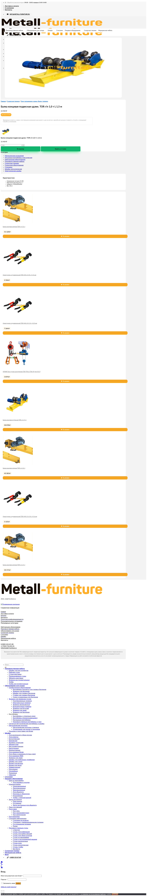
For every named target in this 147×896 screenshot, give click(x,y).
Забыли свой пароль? (8, 887)
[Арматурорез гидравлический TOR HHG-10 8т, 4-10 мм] (18, 271)
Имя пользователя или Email (12, 876)
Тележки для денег (20, 710)
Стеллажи (59, 30)
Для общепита (18, 792)
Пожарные (13, 773)
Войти (18, 883)
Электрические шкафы (13, 171)
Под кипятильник (19, 815)
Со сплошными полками (22, 824)
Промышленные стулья (17, 676)
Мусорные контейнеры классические (18, 157)
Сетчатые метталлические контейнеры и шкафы (26, 723)
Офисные (12, 775)
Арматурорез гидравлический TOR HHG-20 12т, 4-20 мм (20, 323)
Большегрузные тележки (22, 706)
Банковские (13, 741)
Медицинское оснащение (14, 156)
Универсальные (14, 767)
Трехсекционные (19, 790)
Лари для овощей (15, 807)
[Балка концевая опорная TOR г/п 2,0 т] (18, 561)
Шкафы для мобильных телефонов (22, 759)
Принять (115, 894)
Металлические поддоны (18, 725)
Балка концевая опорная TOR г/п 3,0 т (14, 468)
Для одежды (13, 737)
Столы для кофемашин (21, 832)
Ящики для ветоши (16, 763)
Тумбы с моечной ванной (22, 797)
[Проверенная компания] (10, 604)
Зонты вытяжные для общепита (25, 805)
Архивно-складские (16, 742)
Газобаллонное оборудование (20, 687)
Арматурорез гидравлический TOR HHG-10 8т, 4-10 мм (19, 275)
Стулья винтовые (15, 674)
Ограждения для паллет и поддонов (26, 729)
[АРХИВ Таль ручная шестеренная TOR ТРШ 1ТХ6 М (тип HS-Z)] (18, 368)
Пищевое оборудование (72, 30)
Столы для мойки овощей (22, 833)
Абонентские (13, 744)
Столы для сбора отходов (22, 835)
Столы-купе (17, 843)
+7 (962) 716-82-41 (7, 646)
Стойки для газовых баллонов (24, 695)
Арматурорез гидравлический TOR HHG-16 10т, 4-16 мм (20, 516)
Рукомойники (18, 796)
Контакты (8, 10)
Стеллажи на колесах (21, 820)
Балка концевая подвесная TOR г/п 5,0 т (14, 420)
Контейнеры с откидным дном (24, 716)
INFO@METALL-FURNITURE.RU (20, 14)
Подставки (13, 809)
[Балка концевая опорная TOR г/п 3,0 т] (18, 464)
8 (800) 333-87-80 (15, 35)
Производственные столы (18, 828)
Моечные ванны (15, 784)
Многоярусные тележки (22, 703)
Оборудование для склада (35, 30)
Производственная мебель (14, 30)
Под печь (16, 811)
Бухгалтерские (14, 739)
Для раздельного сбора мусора (20, 735)
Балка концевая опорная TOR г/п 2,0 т (14, 565)
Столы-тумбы (18, 847)
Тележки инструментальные (19, 680)
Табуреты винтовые (16, 678)
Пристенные (17, 801)
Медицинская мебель (105, 30)
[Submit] (5, 667)
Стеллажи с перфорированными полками (28, 822)
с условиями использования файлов (92, 894)
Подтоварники (14, 816)
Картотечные (14, 748)
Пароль (4, 879)
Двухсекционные (19, 788)
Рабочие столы (14, 672)
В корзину (20, 149)
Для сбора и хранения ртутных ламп (22, 754)
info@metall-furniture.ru (9, 648)
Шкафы (50, 30)
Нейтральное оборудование (15, 159)
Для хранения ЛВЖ (16, 756)
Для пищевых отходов (21, 782)
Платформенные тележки (22, 701)
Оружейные (13, 771)
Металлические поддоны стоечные (26, 727)
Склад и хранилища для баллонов (25, 697)
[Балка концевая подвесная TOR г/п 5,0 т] (18, 416)
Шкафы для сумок (15, 761)
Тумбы (11, 682)
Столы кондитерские (20, 845)
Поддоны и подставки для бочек (21, 731)
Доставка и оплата (12, 6)
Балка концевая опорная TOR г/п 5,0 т (14, 226)
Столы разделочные (20, 841)
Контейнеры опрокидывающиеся (25, 718)
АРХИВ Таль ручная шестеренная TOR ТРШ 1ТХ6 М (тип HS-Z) (21, 371)
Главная (3, 101)
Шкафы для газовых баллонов (24, 693)
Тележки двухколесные (21, 704)
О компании (9, 8)
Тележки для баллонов (21, 691)
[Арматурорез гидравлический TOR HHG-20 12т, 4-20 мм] (18, 320)
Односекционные (19, 786)
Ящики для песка (15, 765)
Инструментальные (16, 746)
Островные (17, 803)
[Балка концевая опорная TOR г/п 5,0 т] (18, 223)
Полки (15, 826)
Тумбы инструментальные (18, 684)
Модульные (13, 769)
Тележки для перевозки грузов (20, 699)
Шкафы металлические (13, 169)
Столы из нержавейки (21, 837)
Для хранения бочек (16, 752)
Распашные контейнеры (22, 720)
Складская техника (90, 30)
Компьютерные (14, 750)
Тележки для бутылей (21, 708)
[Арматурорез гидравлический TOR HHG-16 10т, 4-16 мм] (18, 513)
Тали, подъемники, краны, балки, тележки (34, 101)
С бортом (16, 830)
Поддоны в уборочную (21, 794)
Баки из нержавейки (16, 780)
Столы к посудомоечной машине (25, 839)
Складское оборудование (14, 165)
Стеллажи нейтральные (17, 818)
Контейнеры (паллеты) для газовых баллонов (29, 689)
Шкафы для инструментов (18, 670)
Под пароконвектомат (21, 813)
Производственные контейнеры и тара (27, 722)
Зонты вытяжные (15, 799)
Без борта (16, 849)
